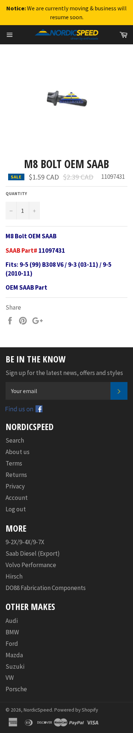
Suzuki (15, 666)
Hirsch (14, 576)
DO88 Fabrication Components (46, 588)
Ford (12, 644)
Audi (12, 621)
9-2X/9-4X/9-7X (25, 542)
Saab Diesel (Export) (33, 553)
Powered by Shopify (76, 710)
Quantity (16, 193)
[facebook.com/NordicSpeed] (24, 410)
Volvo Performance (31, 565)
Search (15, 440)
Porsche (16, 689)
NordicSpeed (38, 710)
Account (17, 498)
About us (18, 452)
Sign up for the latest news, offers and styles (64, 373)
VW (10, 678)
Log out (16, 509)
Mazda (14, 655)
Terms (14, 463)
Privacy (15, 486)
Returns (16, 475)
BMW (12, 632)
